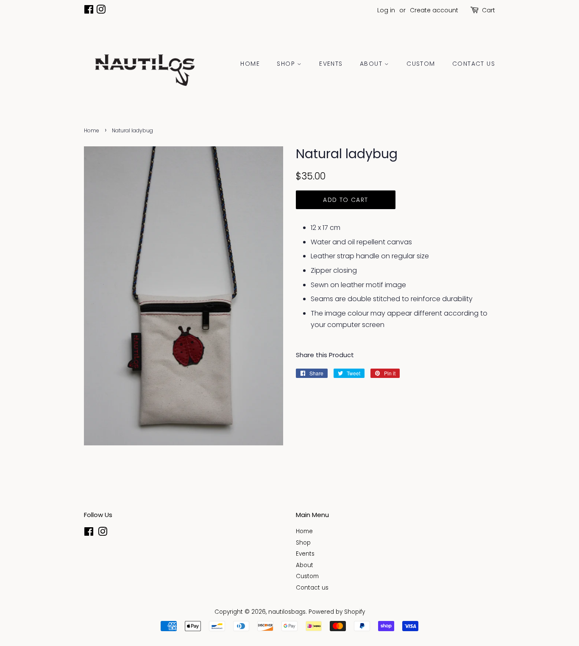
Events (330, 63)
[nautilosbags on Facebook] (89, 11)
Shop (287, 63)
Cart (488, 10)
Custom (420, 63)
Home (250, 63)
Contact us (473, 63)
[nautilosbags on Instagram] (101, 11)
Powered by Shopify (337, 612)
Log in (386, 10)
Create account (434, 10)
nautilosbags (287, 612)
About (372, 63)
